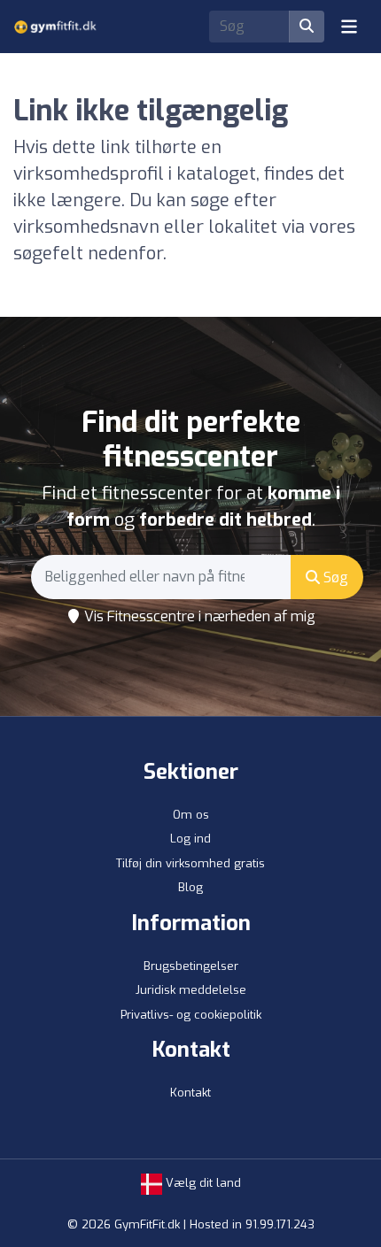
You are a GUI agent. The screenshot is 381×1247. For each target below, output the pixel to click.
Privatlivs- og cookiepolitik (191, 1014)
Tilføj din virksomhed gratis (190, 863)
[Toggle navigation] (349, 26)
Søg (334, 577)
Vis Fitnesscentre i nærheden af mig (198, 616)
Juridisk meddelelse (191, 989)
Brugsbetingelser (191, 966)
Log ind (190, 838)
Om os (191, 814)
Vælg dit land (201, 1182)
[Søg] (306, 26)
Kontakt (190, 1092)
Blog (190, 887)
